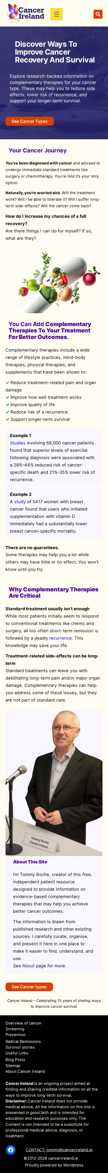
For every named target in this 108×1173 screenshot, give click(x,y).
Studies (17, 442)
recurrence (60, 638)
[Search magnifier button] (98, 14)
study (20, 501)
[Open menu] (56, 14)
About (28, 965)
